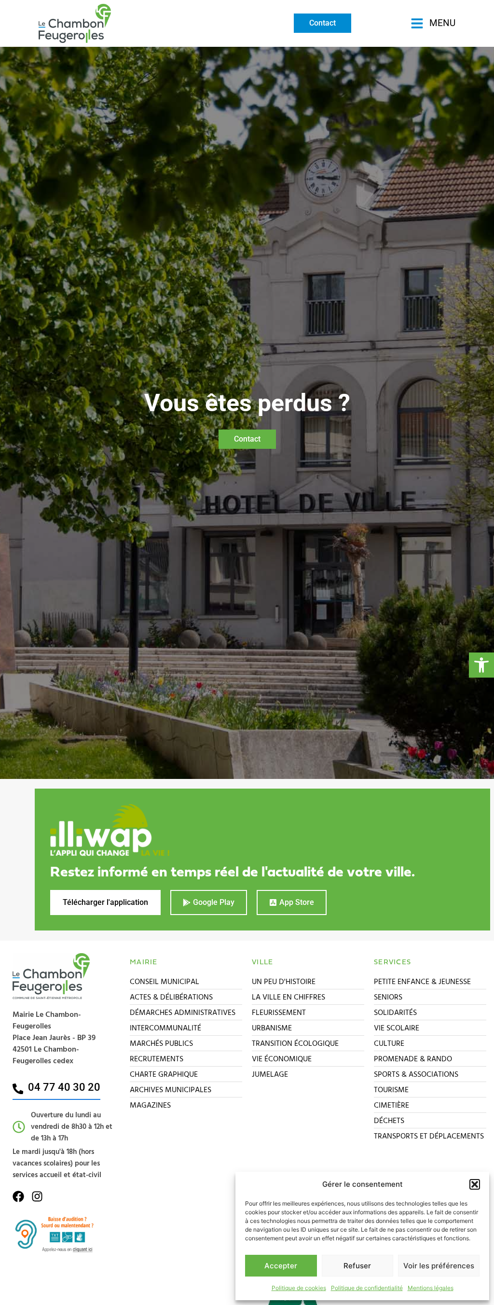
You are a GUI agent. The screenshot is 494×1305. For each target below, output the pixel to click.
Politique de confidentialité (367, 1287)
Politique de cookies (299, 1287)
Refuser (357, 1265)
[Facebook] (18, 1196)
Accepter (280, 1265)
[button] (481, 665)
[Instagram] (37, 1196)
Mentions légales (430, 1287)
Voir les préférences (438, 1265)
